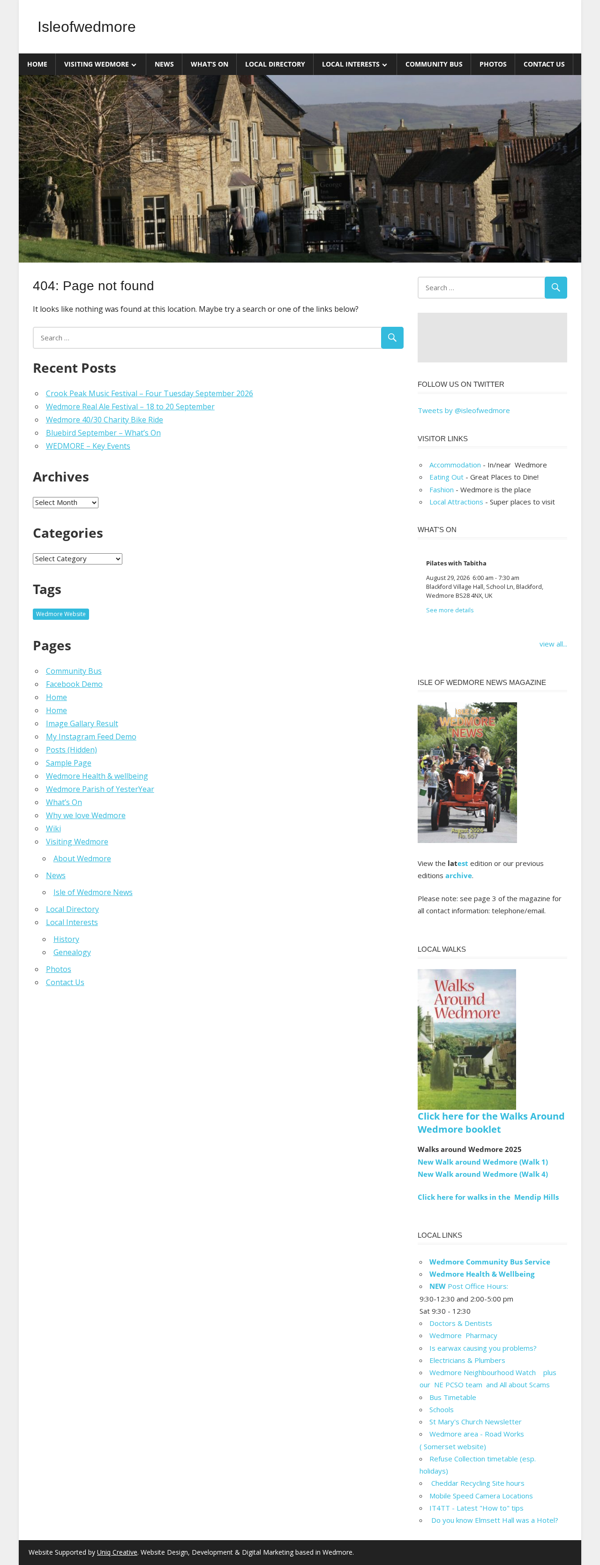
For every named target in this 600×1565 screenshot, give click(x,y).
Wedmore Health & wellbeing (97, 776)
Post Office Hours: (468, 1286)
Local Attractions (456, 501)
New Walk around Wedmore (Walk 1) (483, 1161)
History (66, 939)
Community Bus (434, 64)
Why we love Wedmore (86, 815)
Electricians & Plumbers (467, 1360)
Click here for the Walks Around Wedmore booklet (491, 1123)
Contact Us (544, 64)
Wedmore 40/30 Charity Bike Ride (104, 419)
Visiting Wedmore (96, 64)
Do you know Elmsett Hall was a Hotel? (493, 1520)
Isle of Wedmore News (93, 892)
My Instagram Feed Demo (91, 736)
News (164, 64)
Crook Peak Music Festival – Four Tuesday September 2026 (149, 393)
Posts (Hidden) (71, 750)
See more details (450, 610)
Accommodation (455, 464)
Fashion (441, 489)
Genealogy (72, 952)
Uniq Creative (117, 1552)
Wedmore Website (61, 614)
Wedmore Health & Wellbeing (481, 1274)
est (463, 863)
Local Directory (275, 64)
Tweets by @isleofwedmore (464, 410)
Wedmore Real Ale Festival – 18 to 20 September (130, 406)
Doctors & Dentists (460, 1323)
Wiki (53, 828)
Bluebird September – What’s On (103, 433)
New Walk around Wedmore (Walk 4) (483, 1174)
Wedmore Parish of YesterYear (100, 789)
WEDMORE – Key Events (88, 446)
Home (37, 64)
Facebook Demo (74, 684)
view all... (553, 643)
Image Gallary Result (82, 723)
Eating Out (446, 477)
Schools (441, 1409)
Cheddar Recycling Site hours (482, 1483)
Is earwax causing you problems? (483, 1348)
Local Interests (351, 64)
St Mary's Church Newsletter (475, 1421)
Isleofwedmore (87, 26)
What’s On (209, 64)
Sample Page (68, 763)
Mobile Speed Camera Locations (481, 1495)
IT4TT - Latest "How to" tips (476, 1507)
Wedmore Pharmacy (463, 1335)
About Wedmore (82, 858)
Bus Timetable (452, 1397)
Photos (493, 64)
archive (458, 875)
